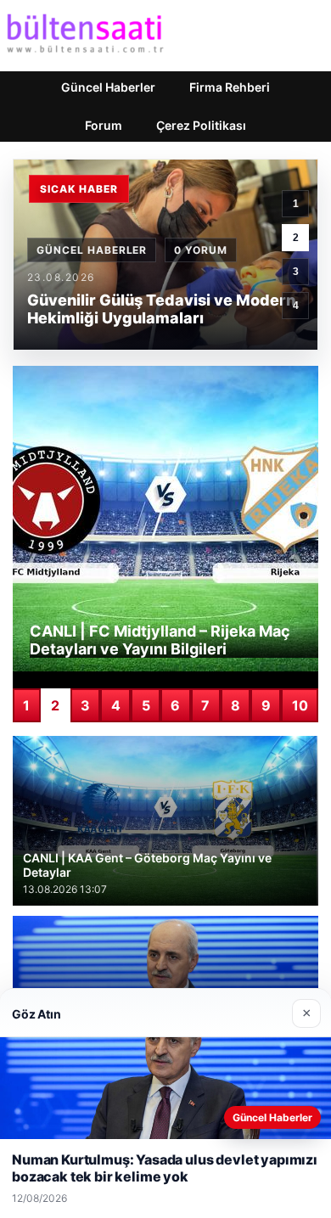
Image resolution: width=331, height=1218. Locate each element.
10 (300, 705)
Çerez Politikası (201, 125)
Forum (103, 125)
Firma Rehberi (229, 87)
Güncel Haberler (108, 87)
